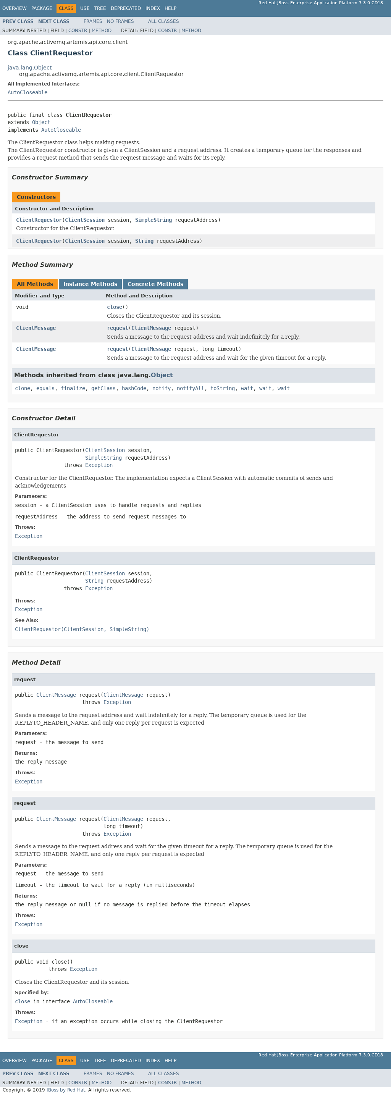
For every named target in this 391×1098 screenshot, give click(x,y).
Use (85, 8)
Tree (100, 8)
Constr (77, 30)
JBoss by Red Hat (66, 1090)
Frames (93, 21)
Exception (99, 465)
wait (247, 388)
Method (101, 30)
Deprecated (126, 8)
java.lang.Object (30, 68)
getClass (103, 388)
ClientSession (85, 220)
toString (222, 388)
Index (152, 8)
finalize (73, 388)
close (114, 307)
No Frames (120, 21)
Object (41, 122)
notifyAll (190, 388)
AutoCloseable (27, 92)
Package (41, 8)
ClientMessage (36, 328)
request (117, 328)
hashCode (134, 388)
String (144, 241)
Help (170, 8)
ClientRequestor (39, 220)
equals (45, 388)
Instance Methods (90, 284)
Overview (14, 8)
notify (161, 388)
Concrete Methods (155, 284)
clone (22, 388)
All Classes (163, 21)
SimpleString (153, 220)
